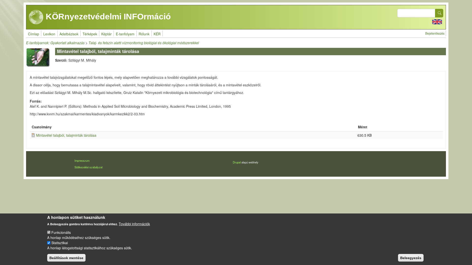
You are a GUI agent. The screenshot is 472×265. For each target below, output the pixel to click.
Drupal (237, 162)
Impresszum (81, 160)
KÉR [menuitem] (157, 33)
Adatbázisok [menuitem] (68, 33)
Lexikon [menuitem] (49, 33)
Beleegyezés (410, 258)
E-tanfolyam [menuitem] (125, 33)
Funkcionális (61, 232)
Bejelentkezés (434, 33)
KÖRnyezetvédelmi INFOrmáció (107, 16)
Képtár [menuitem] (106, 33)
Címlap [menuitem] (33, 33)
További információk (134, 223)
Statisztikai (59, 242)
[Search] (439, 13)
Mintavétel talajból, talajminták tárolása (66, 135)
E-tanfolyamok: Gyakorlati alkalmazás (55, 42)
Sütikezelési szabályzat (88, 167)
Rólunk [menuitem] (144, 33)
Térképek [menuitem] (90, 33)
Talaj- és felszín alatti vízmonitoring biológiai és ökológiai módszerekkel (143, 42)
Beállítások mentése (66, 258)
